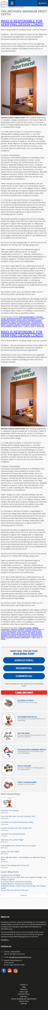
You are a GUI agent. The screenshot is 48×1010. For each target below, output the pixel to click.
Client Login (24, 992)
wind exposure (36, 321)
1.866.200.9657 (24, 692)
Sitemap (24, 1003)
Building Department (14, 318)
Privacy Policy (24, 1001)
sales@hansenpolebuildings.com (20, 957)
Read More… (5, 940)
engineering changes (8, 320)
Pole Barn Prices (24, 994)
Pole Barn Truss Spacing (10, 810)
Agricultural (24, 660)
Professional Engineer (27, 317)
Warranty (23, 996)
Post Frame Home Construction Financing (16, 882)
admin (3, 639)
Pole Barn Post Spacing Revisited (13, 834)
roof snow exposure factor (20, 321)
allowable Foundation (8, 323)
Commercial (24, 676)
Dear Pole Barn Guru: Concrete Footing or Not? (18, 816)
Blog (23, 987)
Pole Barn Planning (29, 318)
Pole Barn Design (25, 628)
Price (25, 700)
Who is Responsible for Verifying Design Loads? (22, 23)
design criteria (22, 320)
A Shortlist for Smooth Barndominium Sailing (17, 822)
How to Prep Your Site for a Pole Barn (14, 890)
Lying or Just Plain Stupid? (10, 851)
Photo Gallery (24, 766)
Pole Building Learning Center (32, 749)
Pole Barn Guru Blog (27, 717)
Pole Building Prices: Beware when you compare (18, 846)
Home (3, 7)
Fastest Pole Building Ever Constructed (15, 865)
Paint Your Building (27, 782)
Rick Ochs (40, 326)
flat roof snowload (24, 631)
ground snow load (23, 323)
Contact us (24, 984)
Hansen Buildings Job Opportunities (24, 999)
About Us (23, 989)
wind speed (25, 325)
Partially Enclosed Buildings (10, 875)
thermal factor (35, 325)
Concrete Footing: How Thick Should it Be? (16, 828)
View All (24, 895)
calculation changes (35, 320)
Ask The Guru (24, 733)
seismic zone (17, 326)
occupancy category (13, 325)
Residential (24, 668)
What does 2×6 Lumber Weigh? (12, 840)
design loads (5, 321)
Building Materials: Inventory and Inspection (16, 884)
